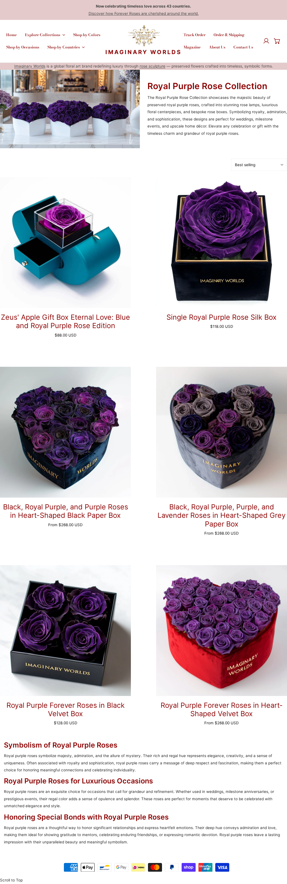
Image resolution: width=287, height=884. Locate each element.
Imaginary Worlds (29, 66)
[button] (277, 41)
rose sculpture (152, 66)
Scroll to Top (11, 880)
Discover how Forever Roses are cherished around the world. (144, 13)
